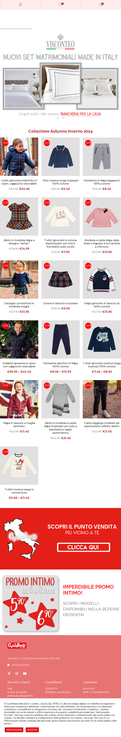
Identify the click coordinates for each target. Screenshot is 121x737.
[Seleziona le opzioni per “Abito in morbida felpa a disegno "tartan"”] (19, 221)
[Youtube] (24, 673)
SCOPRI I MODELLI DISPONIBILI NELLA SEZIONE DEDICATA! (91, 609)
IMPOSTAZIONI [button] (14, 730)
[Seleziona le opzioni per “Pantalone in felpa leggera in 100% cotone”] (102, 161)
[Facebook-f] (9, 673)
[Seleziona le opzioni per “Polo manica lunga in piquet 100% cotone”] (60, 161)
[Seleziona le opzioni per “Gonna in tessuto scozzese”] (60, 284)
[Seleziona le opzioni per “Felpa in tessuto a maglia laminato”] (19, 404)
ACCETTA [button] (32, 730)
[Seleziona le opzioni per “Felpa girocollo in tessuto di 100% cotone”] (102, 284)
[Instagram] (16, 673)
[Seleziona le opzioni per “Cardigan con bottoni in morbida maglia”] (19, 284)
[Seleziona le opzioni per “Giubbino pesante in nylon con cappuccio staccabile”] (19, 344)
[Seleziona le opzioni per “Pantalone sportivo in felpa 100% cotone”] (60, 344)
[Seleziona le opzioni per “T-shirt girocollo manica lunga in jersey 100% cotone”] (102, 344)
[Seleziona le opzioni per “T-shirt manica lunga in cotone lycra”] (19, 470)
